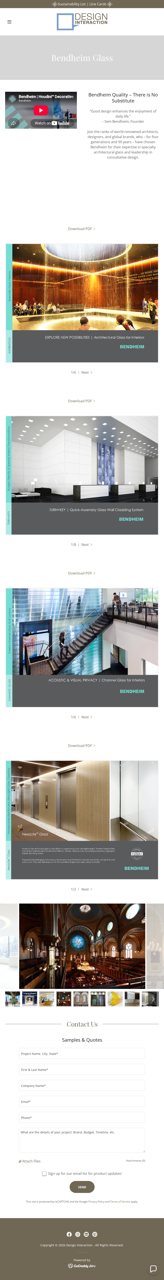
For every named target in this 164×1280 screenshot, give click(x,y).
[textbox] (82, 1053)
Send (82, 1187)
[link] (82, 21)
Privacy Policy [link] (96, 1201)
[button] (16, 21)
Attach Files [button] (31, 1161)
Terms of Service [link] (120, 1201)
